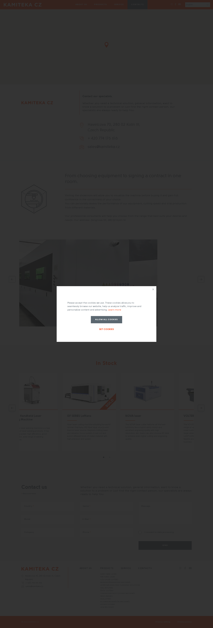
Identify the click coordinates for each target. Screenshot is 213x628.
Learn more (114, 310)
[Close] (153, 289)
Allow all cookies (106, 319)
